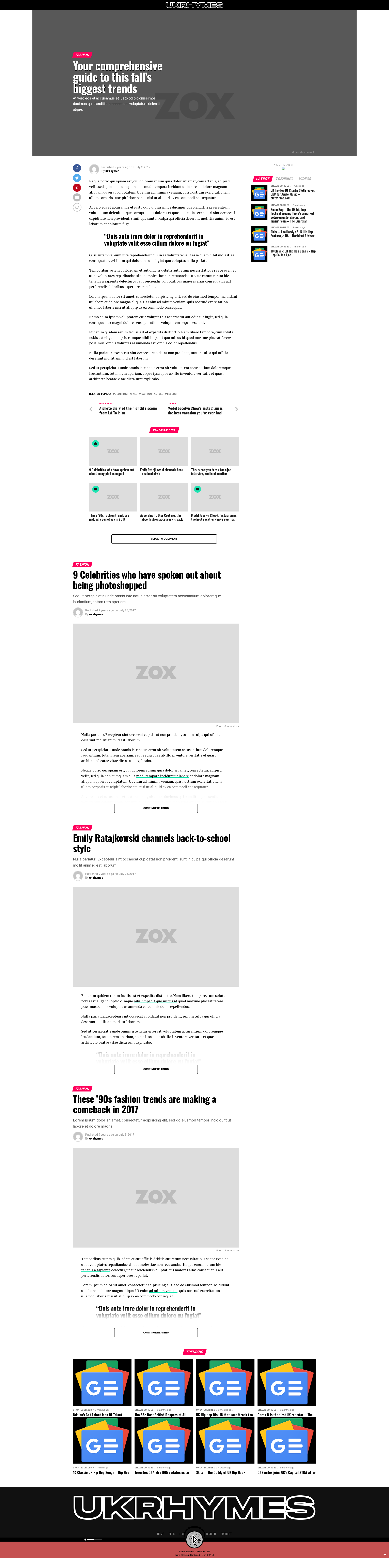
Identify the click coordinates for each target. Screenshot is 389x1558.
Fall (134, 394)
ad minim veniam (163, 1290)
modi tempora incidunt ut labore (162, 776)
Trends (171, 394)
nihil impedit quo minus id (155, 1001)
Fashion (146, 394)
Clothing (121, 394)
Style (159, 394)
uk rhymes (112, 171)
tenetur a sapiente (95, 1270)
